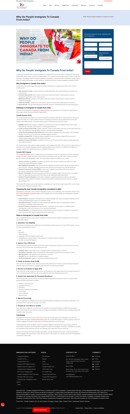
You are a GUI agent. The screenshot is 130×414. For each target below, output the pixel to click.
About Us (83, 5)
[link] (41, 409)
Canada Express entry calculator (65, 396)
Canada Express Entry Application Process (66, 392)
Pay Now (100, 5)
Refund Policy (79, 408)
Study (44, 361)
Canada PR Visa (22, 359)
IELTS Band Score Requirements (88, 392)
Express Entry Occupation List (26, 366)
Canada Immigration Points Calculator (28, 374)
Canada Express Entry (37, 319)
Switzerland (76, 401)
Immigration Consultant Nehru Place (26, 398)
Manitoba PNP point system (25, 377)
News (19, 384)
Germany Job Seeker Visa (33, 396)
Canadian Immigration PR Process (35, 390)
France (70, 401)
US (38, 401)
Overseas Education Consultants (45, 394)
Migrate (44, 359)
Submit (88, 71)
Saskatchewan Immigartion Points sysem (59, 398)
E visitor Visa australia (81, 396)
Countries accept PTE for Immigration (56, 390)
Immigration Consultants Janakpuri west (98, 396)
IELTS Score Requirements (25, 372)
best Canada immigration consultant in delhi (28, 193)
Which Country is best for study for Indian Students (68, 394)
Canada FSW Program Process (26, 364)
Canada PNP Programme (49, 377)
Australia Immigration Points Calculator (92, 394)
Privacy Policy (88, 408)
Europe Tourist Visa (47, 379)
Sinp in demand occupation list (79, 398)
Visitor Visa (75, 5)
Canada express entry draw (73, 390)
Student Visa (65, 5)
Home (44, 5)
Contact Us (92, 5)
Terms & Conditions (99, 408)
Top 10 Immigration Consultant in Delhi (98, 398)
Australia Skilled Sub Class (48, 396)
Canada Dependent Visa (49, 374)
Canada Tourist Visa (23, 361)
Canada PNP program (25, 154)
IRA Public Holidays (41, 398)
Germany (87, 401)
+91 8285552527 (108, 1)
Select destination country (104, 54)
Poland (65, 401)
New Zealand (43, 401)
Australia (31, 401)
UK (35, 401)
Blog (50, 5)
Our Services (46, 356)
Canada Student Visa (48, 366)
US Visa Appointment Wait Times (91, 390)
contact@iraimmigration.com (74, 376)
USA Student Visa (47, 369)
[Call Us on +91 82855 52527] (3, 404)
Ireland (82, 401)
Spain (61, 401)
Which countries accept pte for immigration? (42, 392)
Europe (56, 401)
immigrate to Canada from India (41, 110)
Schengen (51, 401)
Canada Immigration (23, 356)
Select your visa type (89, 53)
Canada (26, 401)
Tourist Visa (45, 364)
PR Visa (57, 5)
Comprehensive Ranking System (26, 369)
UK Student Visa (47, 372)
